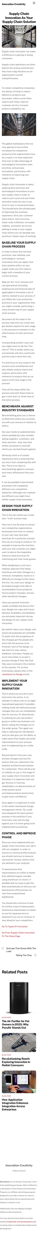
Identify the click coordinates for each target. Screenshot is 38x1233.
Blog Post (6, 1017)
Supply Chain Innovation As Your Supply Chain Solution (19, 18)
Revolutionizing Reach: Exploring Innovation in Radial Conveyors (16, 1062)
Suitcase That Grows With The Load (21, 950)
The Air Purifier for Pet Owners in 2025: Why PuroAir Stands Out (15, 1024)
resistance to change (12, 674)
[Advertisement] (19, 1140)
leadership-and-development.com (21, 1222)
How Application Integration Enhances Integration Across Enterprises (15, 1104)
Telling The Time (24, 955)
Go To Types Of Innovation (15, 926)
